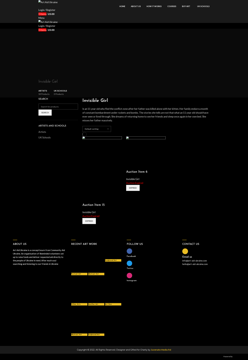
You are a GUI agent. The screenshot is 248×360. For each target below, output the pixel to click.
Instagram (132, 281)
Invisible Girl (89, 212)
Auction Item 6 (136, 172)
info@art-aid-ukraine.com (194, 260)
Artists (42, 131)
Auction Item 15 (93, 205)
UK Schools (44, 137)
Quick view (86, 199)
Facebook (131, 256)
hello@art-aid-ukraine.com (195, 264)
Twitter (130, 268)
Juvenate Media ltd (161, 350)
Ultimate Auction (239, 356)
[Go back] (42, 75)
